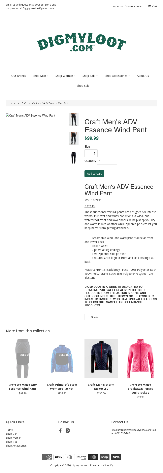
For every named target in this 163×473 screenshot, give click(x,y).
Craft (23, 103)
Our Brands (18, 76)
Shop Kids (89, 76)
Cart (154, 6)
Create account (133, 6)
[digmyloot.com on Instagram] (67, 431)
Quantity (90, 161)
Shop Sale (83, 86)
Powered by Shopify (101, 465)
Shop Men (40, 76)
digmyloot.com (80, 465)
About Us (143, 76)
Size (87, 146)
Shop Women (64, 76)
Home (12, 103)
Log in (115, 6)
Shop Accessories (116, 76)
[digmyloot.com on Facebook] (60, 431)
